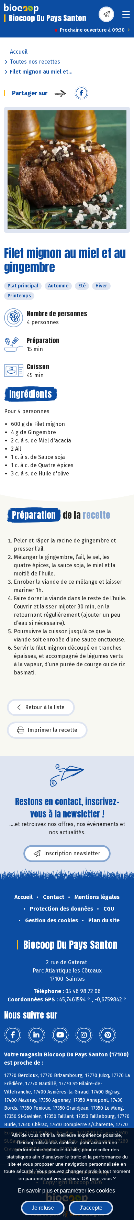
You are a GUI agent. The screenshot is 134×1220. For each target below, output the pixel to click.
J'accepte (90, 1208)
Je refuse (43, 1208)
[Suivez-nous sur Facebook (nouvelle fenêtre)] (12, 1035)
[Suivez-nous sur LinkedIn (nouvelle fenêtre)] (36, 1035)
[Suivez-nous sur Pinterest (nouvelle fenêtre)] (107, 1035)
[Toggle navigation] (126, 16)
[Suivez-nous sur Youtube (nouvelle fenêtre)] (60, 1035)
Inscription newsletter (72, 853)
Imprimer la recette (52, 730)
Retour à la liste (45, 707)
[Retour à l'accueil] (21, 8)
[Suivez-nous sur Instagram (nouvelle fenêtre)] (83, 1035)
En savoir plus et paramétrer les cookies (66, 1191)
